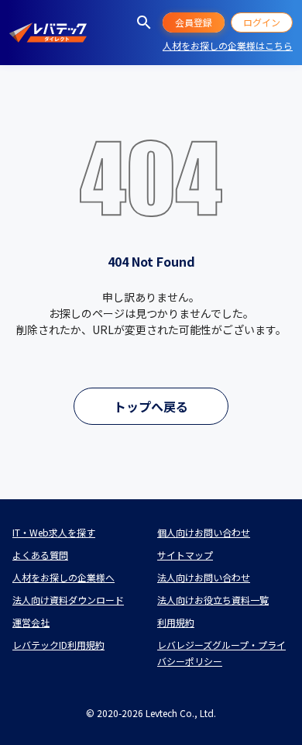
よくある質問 (40, 554)
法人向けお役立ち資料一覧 (213, 599)
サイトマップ (185, 554)
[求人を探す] (144, 22)
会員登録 (193, 22)
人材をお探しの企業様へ (63, 577)
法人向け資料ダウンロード (68, 599)
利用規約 (175, 622)
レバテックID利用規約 (58, 644)
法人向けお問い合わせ (203, 577)
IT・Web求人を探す (53, 532)
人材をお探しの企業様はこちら (228, 45)
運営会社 (31, 622)
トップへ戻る (151, 406)
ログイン (261, 22)
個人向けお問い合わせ (203, 532)
